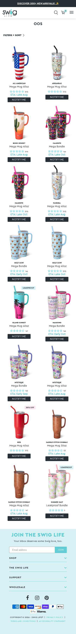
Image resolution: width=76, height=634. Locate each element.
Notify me (19, 99)
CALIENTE (57, 145)
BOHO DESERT (19, 145)
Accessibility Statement (52, 621)
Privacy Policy (54, 617)
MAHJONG (57, 324)
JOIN (61, 550)
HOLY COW (19, 265)
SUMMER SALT (57, 504)
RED (19, 444)
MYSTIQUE (19, 384)
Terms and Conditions (23, 621)
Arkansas (57, 85)
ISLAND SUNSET (19, 324)
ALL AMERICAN (19, 85)
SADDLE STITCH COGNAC (57, 444)
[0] (63, 13)
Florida (57, 205)
